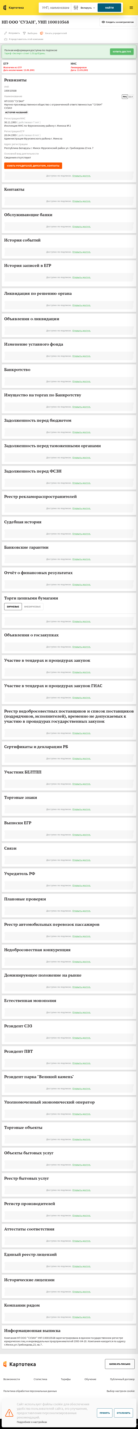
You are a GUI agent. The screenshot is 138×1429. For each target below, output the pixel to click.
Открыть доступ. (81, 175)
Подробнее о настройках (32, 1422)
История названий (16, 112)
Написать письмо (119, 1364)
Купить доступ (122, 51)
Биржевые (13, 606)
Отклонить (123, 1412)
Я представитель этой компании (26, 39)
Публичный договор (122, 1379)
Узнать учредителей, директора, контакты (33, 165)
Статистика (40, 1379)
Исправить (14, 33)
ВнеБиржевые (32, 606)
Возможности (11, 1379)
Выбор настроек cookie (121, 1391)
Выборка (32, 33)
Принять (105, 1412)
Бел (131, 96)
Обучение (90, 1379)
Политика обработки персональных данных (30, 1391)
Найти (109, 7)
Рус (125, 96)
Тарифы (66, 1379)
